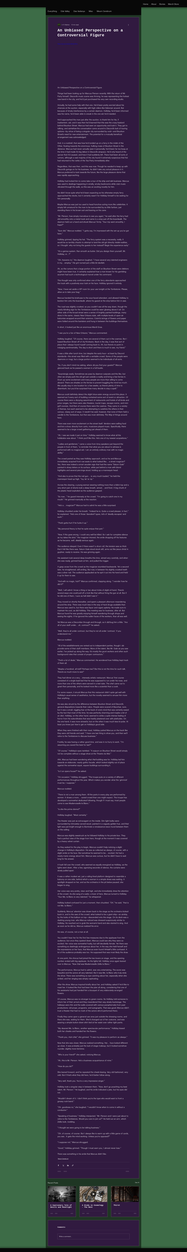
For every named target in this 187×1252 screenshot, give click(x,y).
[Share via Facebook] (58, 1165)
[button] (162, 4)
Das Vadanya (79, 11)
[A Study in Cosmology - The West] (93, 1194)
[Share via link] (73, 1165)
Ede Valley (65, 11)
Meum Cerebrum (104, 11)
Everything (52, 11)
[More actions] (128, 25)
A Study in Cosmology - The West (92, 1206)
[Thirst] (125, 1194)
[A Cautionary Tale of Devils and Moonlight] (62, 1194)
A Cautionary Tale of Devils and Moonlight (61, 1206)
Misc (91, 11)
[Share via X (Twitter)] (63, 1165)
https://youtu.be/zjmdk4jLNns (67, 44)
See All (137, 1182)
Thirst (117, 1205)
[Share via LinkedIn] (68, 1165)
